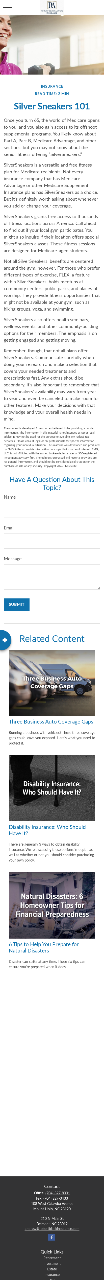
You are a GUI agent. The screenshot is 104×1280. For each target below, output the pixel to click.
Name (10, 497)
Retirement (52, 1258)
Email (9, 528)
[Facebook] (51, 1237)
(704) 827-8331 (57, 1193)
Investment (52, 1264)
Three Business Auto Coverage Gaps (51, 722)
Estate (52, 1269)
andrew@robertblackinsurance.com (52, 1229)
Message (13, 559)
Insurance (52, 1275)
